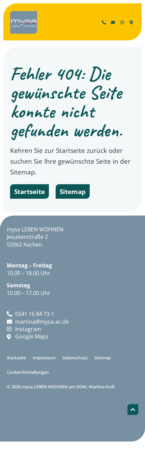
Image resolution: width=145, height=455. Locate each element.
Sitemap (102, 358)
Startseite (16, 358)
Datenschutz (75, 358)
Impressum (44, 358)
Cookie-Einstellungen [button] (28, 372)
